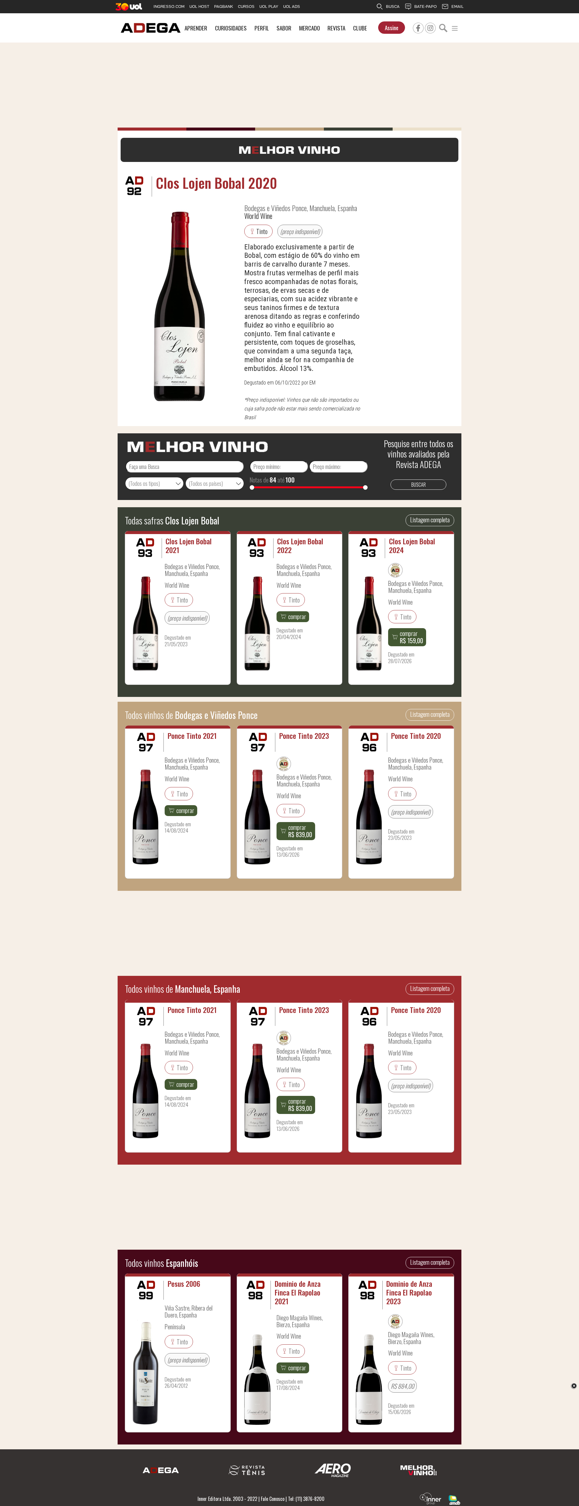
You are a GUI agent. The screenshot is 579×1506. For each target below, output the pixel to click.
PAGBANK (223, 6)
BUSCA (393, 6)
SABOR (284, 28)
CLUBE (360, 28)
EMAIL (457, 6)
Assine (391, 27)
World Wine (258, 215)
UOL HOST (199, 6)
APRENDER (196, 28)
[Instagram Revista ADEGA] (430, 27)
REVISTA (336, 28)
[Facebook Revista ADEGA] (418, 27)
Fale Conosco (272, 1498)
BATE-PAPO (425, 6)
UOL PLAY (268, 6)
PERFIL (262, 28)
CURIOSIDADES (231, 28)
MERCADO (309, 28)
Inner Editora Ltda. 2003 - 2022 (227, 1498)
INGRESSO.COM (169, 6)
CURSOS (246, 6)
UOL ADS (291, 6)
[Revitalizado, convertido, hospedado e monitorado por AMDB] (454, 1499)
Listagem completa (430, 519)
